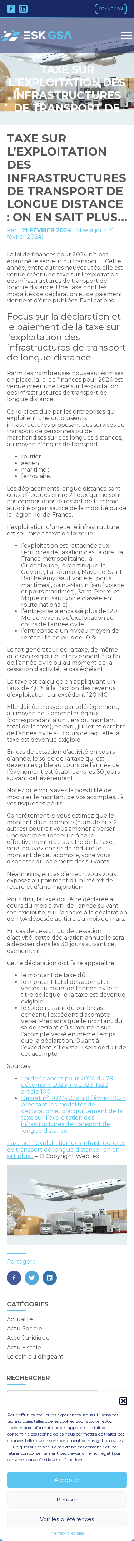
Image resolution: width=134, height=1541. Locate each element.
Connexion (111, 8)
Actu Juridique (28, 1337)
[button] (123, 1401)
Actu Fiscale (24, 1347)
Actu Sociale (24, 1328)
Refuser (67, 1499)
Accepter (67, 1480)
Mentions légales (67, 1533)
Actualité (20, 1319)
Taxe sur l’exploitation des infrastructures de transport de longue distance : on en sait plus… (66, 1149)
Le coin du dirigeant (35, 1356)
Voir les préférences (67, 1519)
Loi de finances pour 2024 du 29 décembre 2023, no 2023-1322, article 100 (67, 1085)
